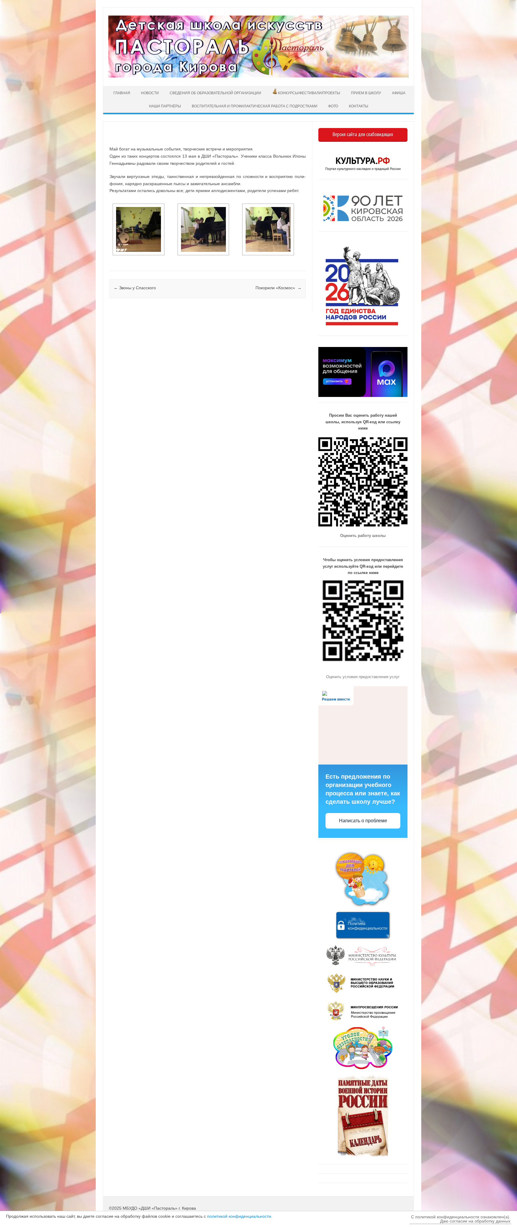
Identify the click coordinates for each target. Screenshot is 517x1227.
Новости (150, 93)
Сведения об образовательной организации (215, 93)
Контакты (358, 106)
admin (129, 140)
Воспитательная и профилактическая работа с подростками (254, 106)
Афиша (398, 93)
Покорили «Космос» (279, 287)
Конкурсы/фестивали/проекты (309, 93)
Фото (333, 106)
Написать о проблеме (363, 820)
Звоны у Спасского (135, 287)
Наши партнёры (165, 106)
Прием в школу (366, 93)
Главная (121, 93)
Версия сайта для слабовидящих (363, 134)
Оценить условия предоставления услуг (363, 677)
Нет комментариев (276, 140)
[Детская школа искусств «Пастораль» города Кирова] (258, 76)
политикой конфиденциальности (239, 1216)
